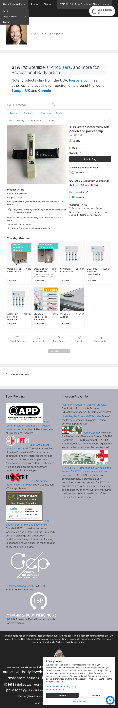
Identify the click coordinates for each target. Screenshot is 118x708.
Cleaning (20, 120)
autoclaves (12, 672)
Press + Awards (10, 16)
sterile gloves (26, 696)
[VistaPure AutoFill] (72, 299)
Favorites (79, 341)
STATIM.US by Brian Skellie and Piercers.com (83, 4)
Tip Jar (6, 22)
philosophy (15, 690)
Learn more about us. (56, 689)
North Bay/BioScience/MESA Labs (81, 416)
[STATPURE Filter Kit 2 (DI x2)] (72, 254)
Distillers (52, 120)
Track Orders (59, 341)
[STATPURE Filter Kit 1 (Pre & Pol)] (19, 299)
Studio (6, 11)
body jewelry (33, 672)
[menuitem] (105, 120)
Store (9, 120)
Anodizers (61, 67)
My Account (38, 341)
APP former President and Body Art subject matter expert (28, 426)
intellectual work (28, 684)
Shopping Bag (100, 341)
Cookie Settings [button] (79, 701)
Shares (47, 4)
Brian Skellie (11, 635)
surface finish (41, 696)
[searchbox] (31, 104)
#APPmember (29, 667)
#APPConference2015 (15, 668)
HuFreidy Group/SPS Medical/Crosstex (84, 404)
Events (34, 4)
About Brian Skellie (12, 4)
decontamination (23, 678)
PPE (37, 690)
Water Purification (36, 120)
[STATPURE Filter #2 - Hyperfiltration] (99, 254)
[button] (78, 172)
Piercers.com (79, 80)
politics (29, 690)
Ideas (9, 684)
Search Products (17, 341)
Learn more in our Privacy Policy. (61, 686)
